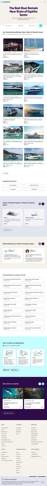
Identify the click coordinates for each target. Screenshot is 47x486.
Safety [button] (17, 433)
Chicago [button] (17, 464)
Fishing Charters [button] (34, 431)
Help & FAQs (33, 452)
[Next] (43, 204)
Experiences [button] (34, 424)
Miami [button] (17, 452)
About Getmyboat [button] (4, 427)
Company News (4, 452)
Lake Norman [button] (18, 466)
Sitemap (2, 443)
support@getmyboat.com (36, 456)
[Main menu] (45, 2)
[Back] (39, 204)
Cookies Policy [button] (4, 437)
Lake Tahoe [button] (18, 456)
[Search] (40, 25)
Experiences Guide (5, 456)
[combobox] (11, 25)
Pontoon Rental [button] (34, 435)
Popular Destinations (21, 449)
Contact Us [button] (3, 445)
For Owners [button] (18, 429)
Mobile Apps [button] (18, 431)
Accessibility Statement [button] (5, 439)
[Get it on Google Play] (15, 370)
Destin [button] (17, 470)
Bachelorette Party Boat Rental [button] (37, 441)
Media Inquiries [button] (4, 431)
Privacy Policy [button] (19, 483)
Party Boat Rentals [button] (34, 443)
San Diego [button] (18, 458)
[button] (15, 34)
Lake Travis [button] (18, 460)
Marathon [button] (18, 472)
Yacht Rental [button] (33, 437)
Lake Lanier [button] (18, 454)
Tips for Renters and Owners (6, 460)
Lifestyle (3, 454)
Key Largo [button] (18, 468)
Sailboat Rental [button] (34, 439)
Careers (2, 429)
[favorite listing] (22, 52)
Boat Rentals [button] (33, 427)
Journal (3, 449)
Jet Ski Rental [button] (33, 429)
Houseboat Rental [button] (34, 433)
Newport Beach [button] (19, 462)
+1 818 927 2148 (34, 454)
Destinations (3, 458)
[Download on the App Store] (6, 370)
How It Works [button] (18, 427)
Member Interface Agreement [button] (7, 441)
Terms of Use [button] (34, 481)
